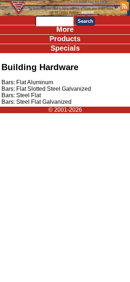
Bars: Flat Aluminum (27, 82)
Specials (65, 48)
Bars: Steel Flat (21, 95)
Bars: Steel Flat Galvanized (36, 102)
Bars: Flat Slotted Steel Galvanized (46, 89)
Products (65, 39)
